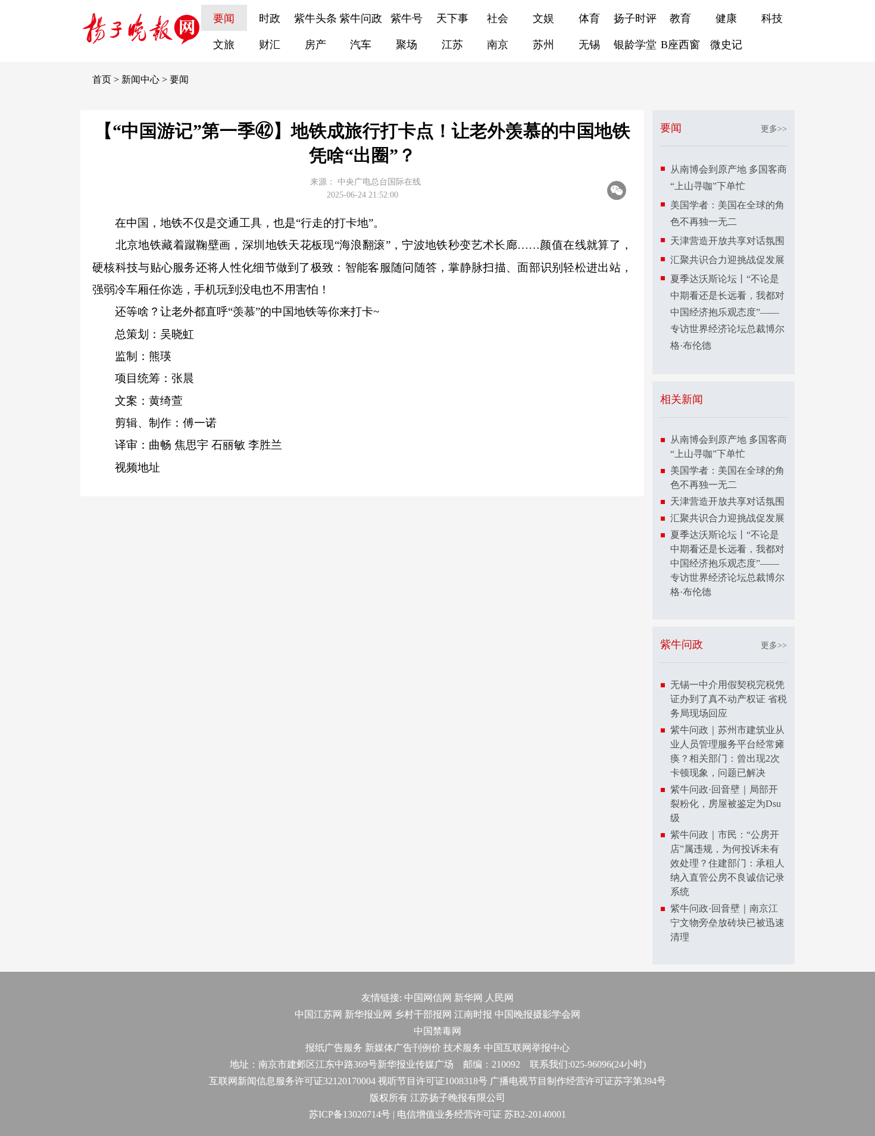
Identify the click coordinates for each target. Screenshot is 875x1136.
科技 (772, 18)
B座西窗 (680, 45)
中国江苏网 (318, 1014)
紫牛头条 (315, 18)
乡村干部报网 (423, 1014)
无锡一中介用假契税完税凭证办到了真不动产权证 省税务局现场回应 (728, 699)
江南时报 (473, 1014)
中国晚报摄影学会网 (537, 1014)
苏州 (543, 45)
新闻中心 (140, 79)
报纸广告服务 (333, 1048)
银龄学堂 (635, 45)
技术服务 (462, 1048)
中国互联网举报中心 (527, 1048)
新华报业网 (368, 1014)
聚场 (406, 45)
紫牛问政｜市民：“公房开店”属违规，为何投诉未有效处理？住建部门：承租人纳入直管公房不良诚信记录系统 (727, 863)
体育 (589, 18)
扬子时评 (635, 18)
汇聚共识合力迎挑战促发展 (727, 260)
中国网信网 (428, 998)
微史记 (726, 45)
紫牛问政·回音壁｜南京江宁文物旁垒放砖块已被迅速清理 (727, 922)
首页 (101, 79)
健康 (726, 18)
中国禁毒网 (437, 1031)
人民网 (499, 998)
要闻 (224, 18)
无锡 (589, 45)
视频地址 (137, 467)
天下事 (452, 18)
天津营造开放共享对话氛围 (727, 241)
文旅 (224, 45)
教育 (680, 18)
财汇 (269, 45)
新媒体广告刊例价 (403, 1048)
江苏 (452, 45)
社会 (497, 18)
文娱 (543, 18)
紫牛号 (406, 18)
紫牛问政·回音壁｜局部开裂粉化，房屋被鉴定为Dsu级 (725, 803)
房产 (315, 45)
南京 (497, 45)
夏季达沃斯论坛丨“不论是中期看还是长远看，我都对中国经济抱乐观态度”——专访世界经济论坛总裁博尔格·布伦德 (727, 312)
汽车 (360, 45)
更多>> (774, 128)
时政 (269, 18)
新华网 (468, 998)
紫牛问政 (360, 18)
